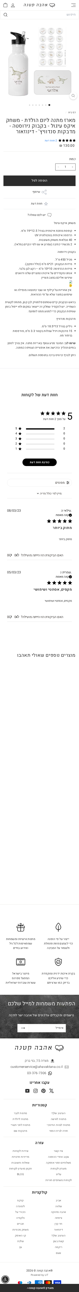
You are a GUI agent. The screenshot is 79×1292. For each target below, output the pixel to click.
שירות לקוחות (20, 1151)
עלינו (58, 1174)
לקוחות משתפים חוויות (58, 1180)
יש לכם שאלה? (37, 215)
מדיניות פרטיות (20, 1157)
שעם (58, 1253)
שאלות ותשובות (20, 1163)
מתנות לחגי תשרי (20, 1125)
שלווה (58, 1206)
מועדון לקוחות (58, 1168)
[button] (39, 1288)
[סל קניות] (5, 5)
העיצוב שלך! (58, 1113)
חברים (20, 1224)
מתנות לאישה (58, 1119)
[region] (40, 429)
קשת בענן (58, 1241)
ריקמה (58, 1247)
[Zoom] (73, 95)
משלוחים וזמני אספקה (58, 1163)
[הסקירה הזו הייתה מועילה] (17, 555)
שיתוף (36, 192)
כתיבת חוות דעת (39, 462)
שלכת (20, 1241)
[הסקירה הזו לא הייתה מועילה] (10, 555)
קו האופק (20, 1235)
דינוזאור (58, 1230)
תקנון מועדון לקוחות (20, 1168)
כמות (72, 159)
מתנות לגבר (20, 1113)
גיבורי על (20, 1212)
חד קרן (58, 1224)
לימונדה (20, 1206)
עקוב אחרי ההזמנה (58, 1157)
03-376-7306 (36, 1073)
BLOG (20, 1174)
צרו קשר (58, 1151)
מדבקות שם (20, 1131)
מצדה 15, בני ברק (37, 1060)
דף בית (72, 112)
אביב (58, 1200)
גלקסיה (20, 1218)
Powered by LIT (39, 1275)
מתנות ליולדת (20, 1119)
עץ (20, 1247)
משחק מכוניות (20, 1230)
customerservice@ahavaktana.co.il (37, 1066)
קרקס (20, 1200)
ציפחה (58, 1218)
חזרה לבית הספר (58, 1131)
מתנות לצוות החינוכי (58, 1125)
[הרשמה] (23, 1028)
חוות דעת (36, 203)
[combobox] (39, 14)
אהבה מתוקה (58, 1212)
